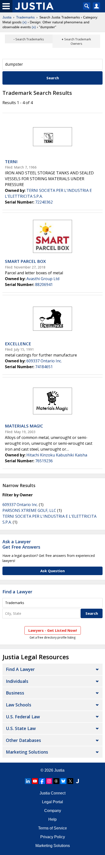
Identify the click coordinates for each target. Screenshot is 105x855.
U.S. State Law (21, 728)
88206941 (44, 284)
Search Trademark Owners (77, 41)
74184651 (44, 366)
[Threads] (56, 781)
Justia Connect (52, 793)
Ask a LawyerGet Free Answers (21, 544)
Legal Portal (52, 802)
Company (52, 811)
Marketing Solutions (27, 752)
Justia (6, 17)
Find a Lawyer (17, 592)
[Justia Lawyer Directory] (77, 781)
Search (52, 77)
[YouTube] (35, 781)
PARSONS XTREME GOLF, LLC (29, 510)
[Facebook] (42, 781)
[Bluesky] (63, 781)
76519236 (44, 460)
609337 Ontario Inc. (44, 361)
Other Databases (23, 740)
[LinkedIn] (28, 781)
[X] (70, 781)
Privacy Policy (52, 837)
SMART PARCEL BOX (25, 261)
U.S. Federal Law (23, 717)
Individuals (17, 681)
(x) (24, 22)
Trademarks (25, 17)
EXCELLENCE (18, 344)
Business (15, 693)
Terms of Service (52, 828)
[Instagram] (49, 781)
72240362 (44, 202)
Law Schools (18, 705)
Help (52, 819)
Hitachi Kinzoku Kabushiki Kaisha (56, 455)
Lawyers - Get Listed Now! (52, 630)
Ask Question (52, 570)
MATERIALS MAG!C (24, 426)
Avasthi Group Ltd (42, 278)
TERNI (11, 161)
